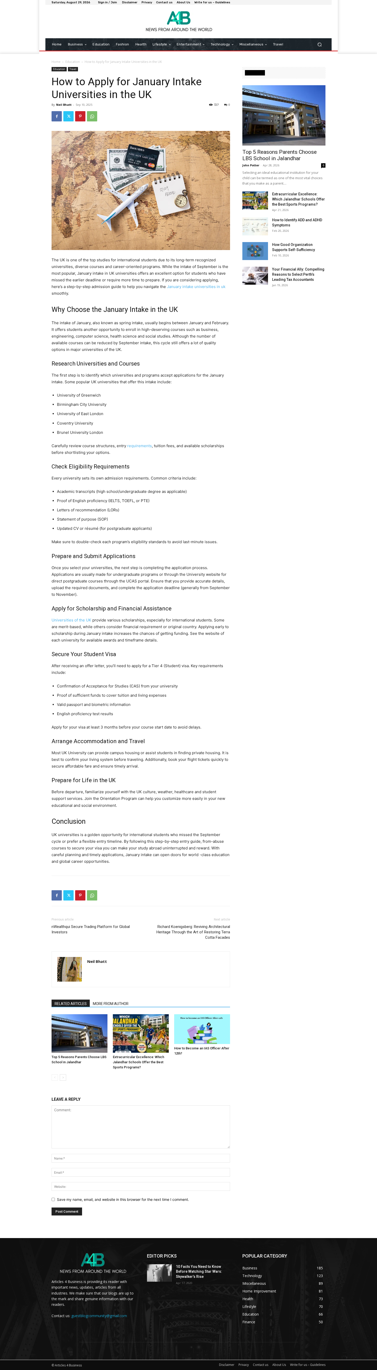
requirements (139, 445)
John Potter (250, 165)
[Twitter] (68, 116)
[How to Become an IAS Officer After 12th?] (202, 1029)
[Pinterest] (80, 116)
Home (56, 62)
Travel (73, 69)
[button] (319, 45)
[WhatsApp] (92, 116)
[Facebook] (57, 116)
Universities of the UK (71, 620)
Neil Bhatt (64, 105)
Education (72, 62)
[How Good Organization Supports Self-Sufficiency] (255, 251)
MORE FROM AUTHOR (110, 1004)
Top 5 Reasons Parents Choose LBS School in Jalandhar (279, 155)
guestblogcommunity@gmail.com (99, 1315)
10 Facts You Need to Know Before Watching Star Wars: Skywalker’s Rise (199, 1271)
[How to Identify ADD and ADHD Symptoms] (255, 226)
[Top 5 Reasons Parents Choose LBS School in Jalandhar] (79, 1033)
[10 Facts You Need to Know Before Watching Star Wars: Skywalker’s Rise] (159, 1273)
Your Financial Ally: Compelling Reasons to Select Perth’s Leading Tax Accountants (298, 274)
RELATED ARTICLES (71, 1004)
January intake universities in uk (196, 286)
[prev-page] (55, 1077)
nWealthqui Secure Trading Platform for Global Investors (91, 929)
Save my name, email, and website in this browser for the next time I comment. (123, 1199)
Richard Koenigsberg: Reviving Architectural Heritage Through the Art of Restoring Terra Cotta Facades (193, 932)
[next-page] (63, 1077)
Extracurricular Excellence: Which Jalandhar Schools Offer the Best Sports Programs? (138, 1062)
